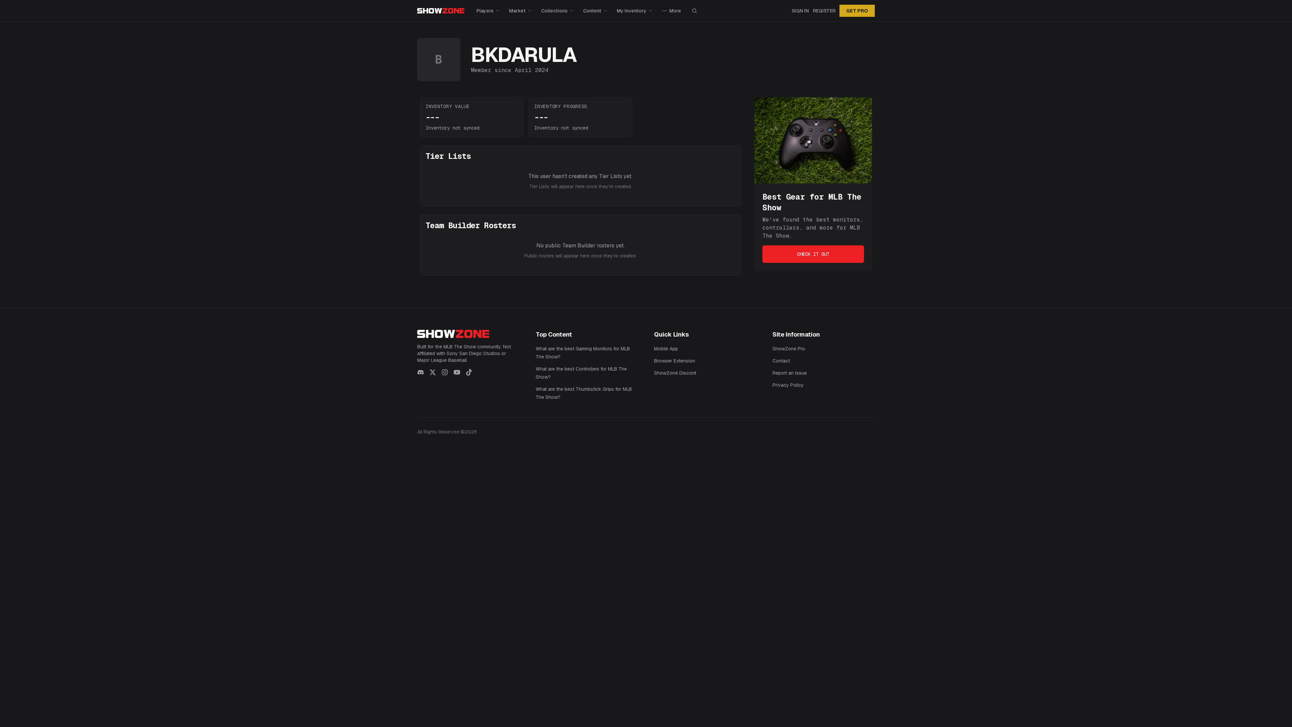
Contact (781, 361)
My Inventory (631, 11)
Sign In (800, 11)
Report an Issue (790, 373)
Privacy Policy (788, 385)
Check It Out (813, 254)
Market (517, 11)
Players (485, 11)
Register (824, 11)
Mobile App (666, 349)
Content (592, 11)
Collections (554, 11)
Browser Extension (674, 361)
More (675, 11)
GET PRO (857, 11)
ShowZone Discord (675, 373)
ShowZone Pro (789, 349)
